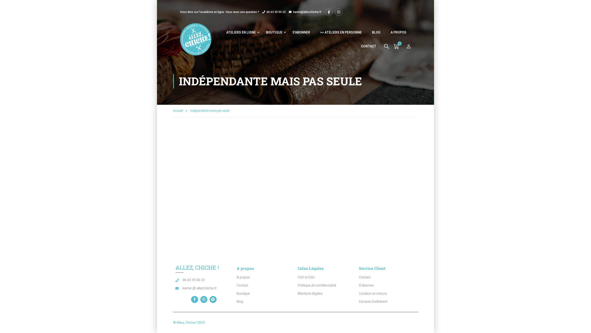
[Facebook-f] (194, 299)
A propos (398, 32)
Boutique (274, 32)
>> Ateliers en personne (341, 32)
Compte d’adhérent (373, 301)
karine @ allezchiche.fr (200, 288)
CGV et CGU (306, 277)
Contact (368, 46)
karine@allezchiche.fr (307, 12)
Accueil (178, 110)
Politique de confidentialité (317, 285)
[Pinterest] (213, 299)
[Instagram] (203, 299)
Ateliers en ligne (241, 32)
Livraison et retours (373, 293)
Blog (376, 32)
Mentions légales (310, 293)
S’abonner (301, 32)
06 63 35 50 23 (276, 12)
